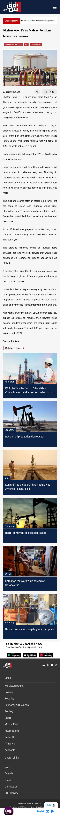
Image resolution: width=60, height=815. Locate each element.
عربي (7, 767)
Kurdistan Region (14, 685)
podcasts (10, 750)
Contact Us (11, 786)
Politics (9, 692)
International (12, 730)
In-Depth (10, 737)
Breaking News (11, 21)
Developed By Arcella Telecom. (30, 803)
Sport (8, 717)
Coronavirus (36, 45)
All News (10, 743)
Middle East (11, 724)
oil (26, 45)
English (9, 774)
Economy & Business (13, 45)
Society (9, 711)
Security (9, 698)
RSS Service (12, 793)
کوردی (8, 780)
